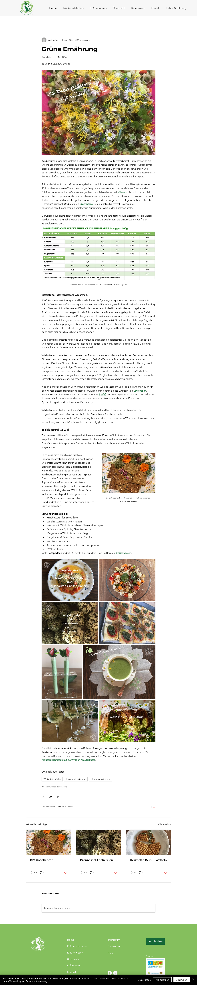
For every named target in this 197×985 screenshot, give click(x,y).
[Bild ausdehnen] (70, 580)
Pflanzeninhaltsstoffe (100, 779)
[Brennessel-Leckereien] (98, 842)
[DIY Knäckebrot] (48, 842)
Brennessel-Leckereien (96, 860)
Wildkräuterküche (52, 779)
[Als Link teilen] (50, 797)
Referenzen (73, 965)
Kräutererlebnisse (77, 946)
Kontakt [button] (71, 971)
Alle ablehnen (162, 979)
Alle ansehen (164, 823)
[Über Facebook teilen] (43, 797)
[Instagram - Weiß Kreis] (115, 973)
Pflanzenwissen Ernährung (54, 786)
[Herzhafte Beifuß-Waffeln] (148, 842)
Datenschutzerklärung (36, 981)
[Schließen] (193, 980)
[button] (155, 8)
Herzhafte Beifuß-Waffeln (148, 860)
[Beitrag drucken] (58, 797)
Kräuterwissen (75, 952)
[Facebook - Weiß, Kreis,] (110, 973)
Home (70, 939)
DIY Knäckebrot (41, 860)
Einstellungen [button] (144, 979)
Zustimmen (181, 979)
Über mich (73, 959)
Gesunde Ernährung (76, 779)
